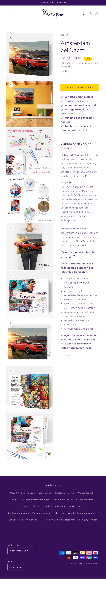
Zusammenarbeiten (63, 499)
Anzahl (64, 71)
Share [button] (67, 355)
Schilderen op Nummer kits (23, 519)
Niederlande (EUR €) (19, 551)
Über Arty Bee (17, 493)
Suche (36, 506)
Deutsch (14, 567)
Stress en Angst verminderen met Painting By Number (68, 519)
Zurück (14, 499)
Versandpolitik (85, 493)
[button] (9, 14)
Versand (75, 63)
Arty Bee (78, 563)
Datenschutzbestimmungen (35, 499)
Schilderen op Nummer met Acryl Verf (62, 506)
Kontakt (26, 506)
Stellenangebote (84, 499)
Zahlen (71, 493)
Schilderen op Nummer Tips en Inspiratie (29, 513)
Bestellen (60, 493)
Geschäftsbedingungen (40, 493)
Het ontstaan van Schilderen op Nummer (75, 513)
